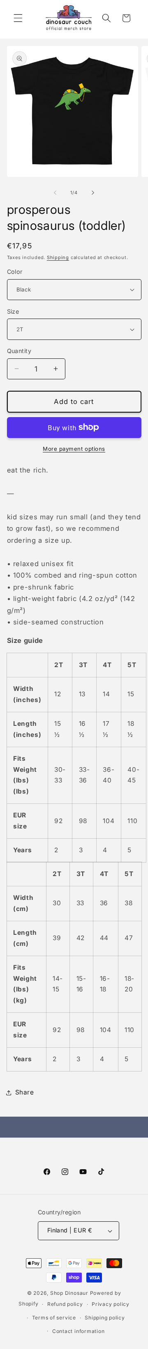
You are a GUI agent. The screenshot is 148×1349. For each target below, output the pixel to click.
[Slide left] (55, 193)
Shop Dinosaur (69, 1293)
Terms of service (54, 1318)
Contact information (78, 1331)
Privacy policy (111, 1304)
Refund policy (65, 1304)
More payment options (74, 448)
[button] (18, 18)
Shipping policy (105, 1318)
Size (13, 311)
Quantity (19, 350)
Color (15, 271)
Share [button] (24, 1092)
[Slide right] (93, 193)
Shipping (58, 257)
